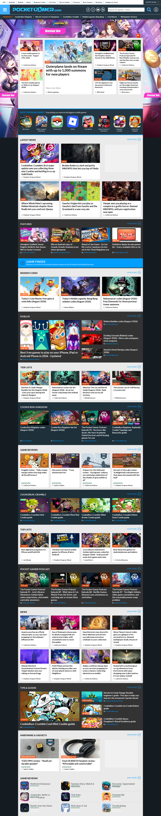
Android (12, 2)
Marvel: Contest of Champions (47, 17)
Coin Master (112, 17)
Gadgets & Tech (111, 2)
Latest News (28, 139)
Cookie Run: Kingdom (23, 17)
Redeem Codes (40, 2)
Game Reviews (29, 449)
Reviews (99, 2)
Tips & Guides (64, 2)
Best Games (88, 2)
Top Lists (26, 529)
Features (76, 2)
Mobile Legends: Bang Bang (93, 17)
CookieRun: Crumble (71, 17)
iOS (4, 2)
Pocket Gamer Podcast (35, 569)
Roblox (20, 2)
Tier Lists (52, 2)
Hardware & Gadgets (33, 735)
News (28, 2)
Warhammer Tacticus (129, 17)
